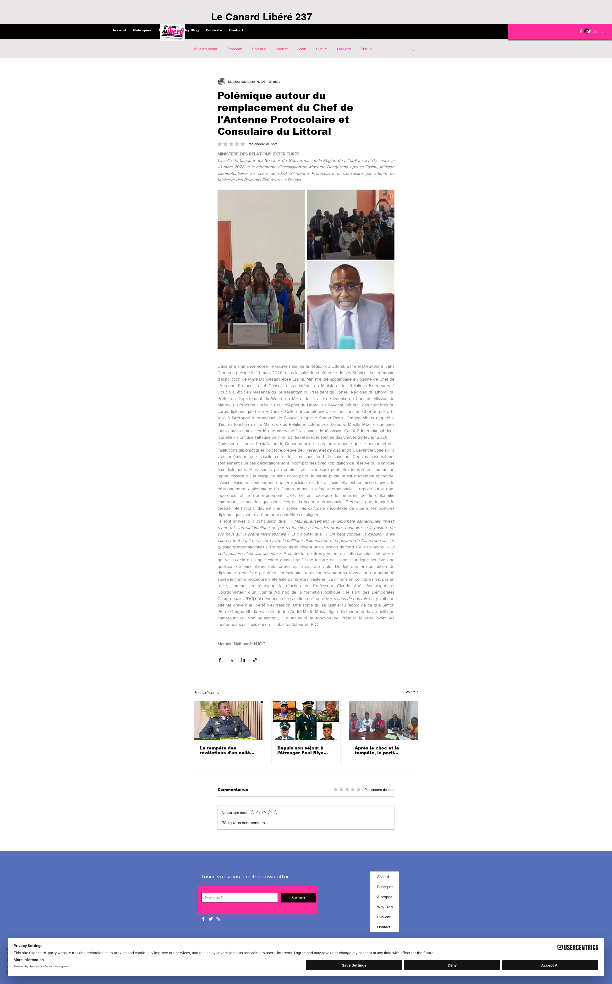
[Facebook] (581, 31)
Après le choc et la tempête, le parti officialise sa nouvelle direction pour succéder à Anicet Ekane (383, 750)
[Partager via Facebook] (220, 660)
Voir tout (412, 692)
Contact (383, 927)
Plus (364, 49)
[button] (412, 49)
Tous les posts (205, 49)
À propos (384, 897)
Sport (301, 49)
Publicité (384, 917)
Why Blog (385, 907)
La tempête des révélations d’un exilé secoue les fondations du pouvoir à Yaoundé (225, 750)
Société (282, 49)
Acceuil (383, 877)
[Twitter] (589, 31)
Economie (235, 49)
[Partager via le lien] (255, 660)
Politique (259, 49)
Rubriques (385, 887)
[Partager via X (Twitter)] (231, 660)
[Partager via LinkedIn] (243, 660)
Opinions (344, 49)
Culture (322, 49)
